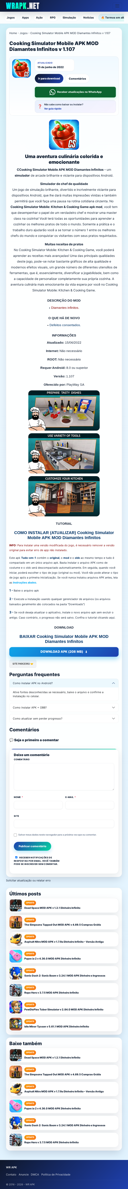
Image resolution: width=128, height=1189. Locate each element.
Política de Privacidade (55, 1174)
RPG (53, 17)
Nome (18, 797)
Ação (39, 17)
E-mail (70, 797)
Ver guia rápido (53, 108)
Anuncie (24, 1174)
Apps (25, 17)
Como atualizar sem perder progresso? (37, 718)
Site (16, 816)
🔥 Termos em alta (113, 17)
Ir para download (49, 78)
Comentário (22, 759)
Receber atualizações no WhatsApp (79, 91)
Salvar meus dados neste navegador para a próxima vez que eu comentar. (57, 834)
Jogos (11, 17)
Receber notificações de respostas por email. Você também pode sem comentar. (37, 860)
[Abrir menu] (117, 6)
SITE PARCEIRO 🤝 (22, 663)
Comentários (77, 78)
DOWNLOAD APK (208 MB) (61, 652)
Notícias (88, 17)
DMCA (35, 1174)
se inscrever (29, 864)
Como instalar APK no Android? (33, 683)
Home (13, 33)
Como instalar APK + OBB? (30, 707)
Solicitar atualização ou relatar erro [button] (28, 880)
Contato (11, 1174)
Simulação (69, 17)
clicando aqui (106, 617)
